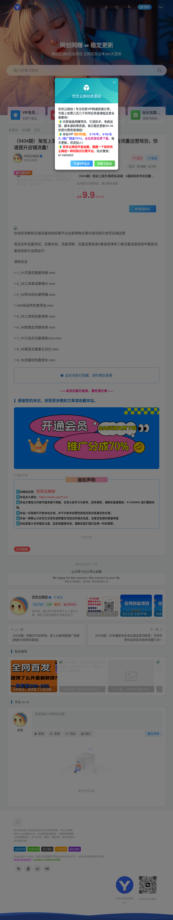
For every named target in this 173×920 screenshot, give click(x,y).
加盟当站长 (104, 163)
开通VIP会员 (81, 163)
